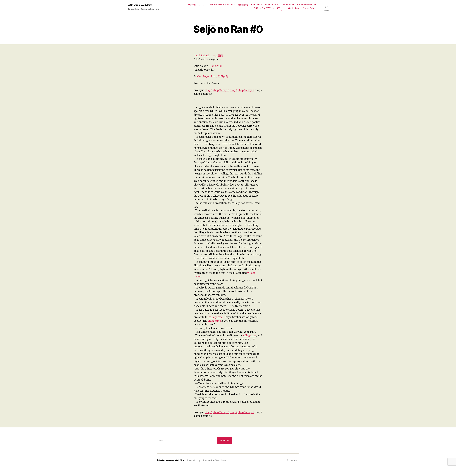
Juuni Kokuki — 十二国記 (208, 55)
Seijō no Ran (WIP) (262, 8)
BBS (280, 9)
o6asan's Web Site (140, 5)
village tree (216, 317)
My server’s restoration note (221, 4)
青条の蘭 (217, 66)
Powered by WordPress (214, 460)
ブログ (202, 4)
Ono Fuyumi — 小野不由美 (212, 76)
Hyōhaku (287, 4)
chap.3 (225, 90)
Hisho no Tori (271, 4)
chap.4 (233, 90)
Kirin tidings (256, 4)
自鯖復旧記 (243, 4)
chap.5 (242, 90)
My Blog (192, 4)
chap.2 (217, 90)
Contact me (293, 8)
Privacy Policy (309, 8)
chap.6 (250, 90)
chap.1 (208, 90)
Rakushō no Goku (305, 4)
